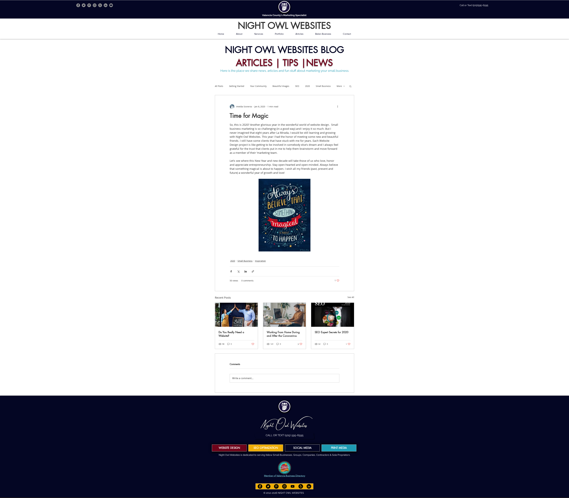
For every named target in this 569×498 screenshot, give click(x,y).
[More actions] (337, 106)
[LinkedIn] (309, 486)
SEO (297, 86)
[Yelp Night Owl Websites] (100, 5)
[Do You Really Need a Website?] (236, 315)
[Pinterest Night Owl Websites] (89, 5)
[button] (350, 86)
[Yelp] (300, 486)
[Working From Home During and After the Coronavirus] (284, 315)
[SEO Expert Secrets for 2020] (332, 315)
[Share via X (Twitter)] (238, 271)
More (339, 86)
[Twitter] (268, 486)
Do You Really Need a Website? (231, 333)
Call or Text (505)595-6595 (474, 5)
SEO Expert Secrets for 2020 (331, 332)
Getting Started (236, 86)
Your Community (258, 86)
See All (350, 297)
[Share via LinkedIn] (245, 271)
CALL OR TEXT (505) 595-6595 (284, 435)
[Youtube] (111, 5)
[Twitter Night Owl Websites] (83, 5)
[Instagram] (284, 486)
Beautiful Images (280, 86)
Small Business (323, 86)
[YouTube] (292, 486)
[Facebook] (260, 486)
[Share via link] (252, 271)
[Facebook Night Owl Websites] (78, 5)
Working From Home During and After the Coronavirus (283, 333)
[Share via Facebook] (231, 271)
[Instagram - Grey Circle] (94, 5)
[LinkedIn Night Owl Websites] (105, 5)
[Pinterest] (276, 486)
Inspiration (260, 260)
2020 (307, 86)
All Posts (219, 86)
